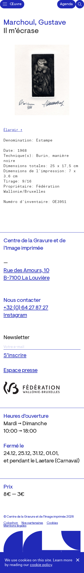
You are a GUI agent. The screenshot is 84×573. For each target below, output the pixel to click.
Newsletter (16, 337)
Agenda (66, 4)
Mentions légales (15, 526)
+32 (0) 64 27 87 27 (26, 308)
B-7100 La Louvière (26, 278)
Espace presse (21, 370)
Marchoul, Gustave (35, 23)
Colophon (11, 523)
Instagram (15, 315)
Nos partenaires (32, 523)
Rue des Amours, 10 (26, 270)
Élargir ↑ (13, 130)
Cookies (52, 523)
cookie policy (41, 565)
